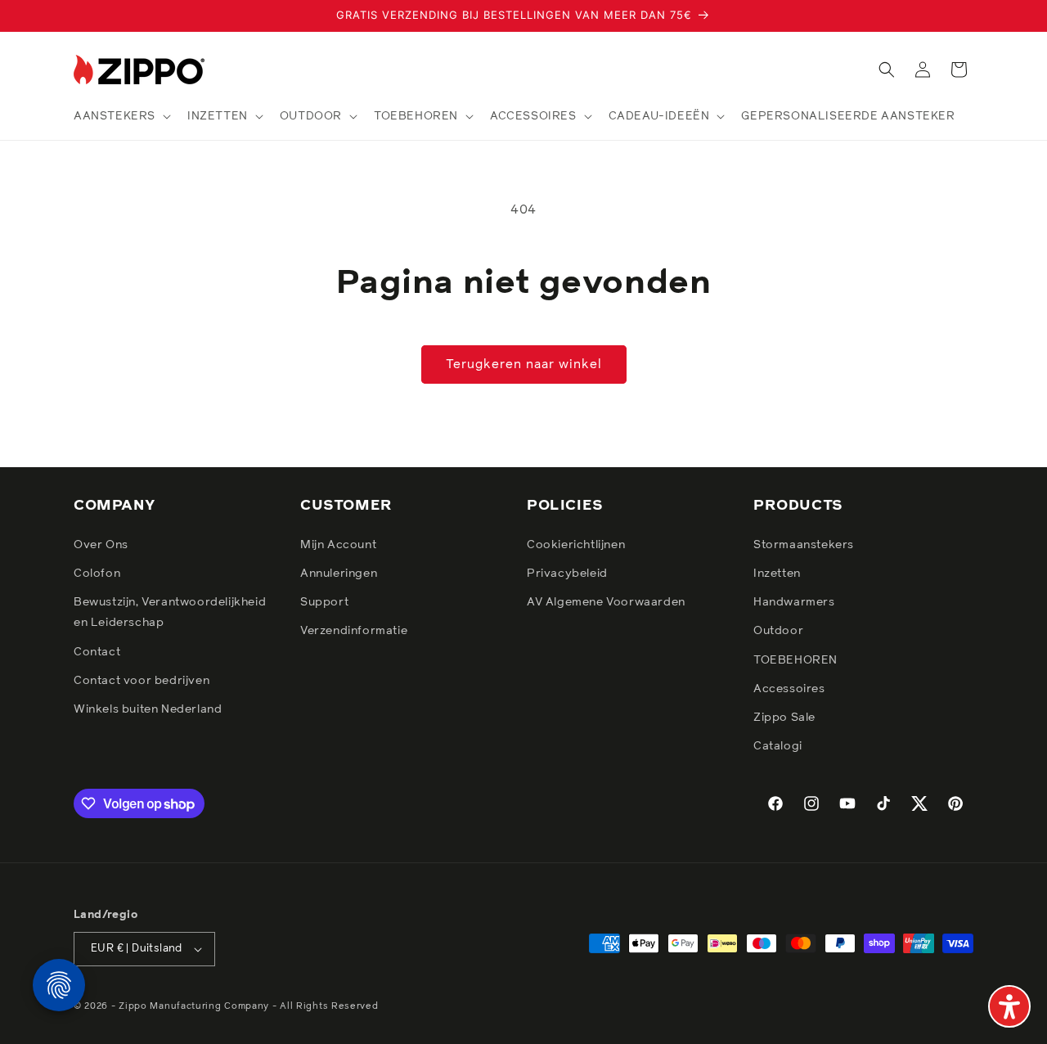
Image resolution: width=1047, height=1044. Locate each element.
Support (324, 602)
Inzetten (777, 573)
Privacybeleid (567, 573)
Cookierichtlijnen (576, 545)
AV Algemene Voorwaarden (606, 602)
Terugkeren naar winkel (524, 364)
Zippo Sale (784, 717)
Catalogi (777, 746)
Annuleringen (338, 573)
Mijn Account (338, 545)
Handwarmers (794, 602)
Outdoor (778, 631)
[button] (120, 116)
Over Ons (101, 545)
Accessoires (789, 689)
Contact (97, 652)
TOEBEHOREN (795, 660)
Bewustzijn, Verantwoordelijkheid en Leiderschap (170, 612)
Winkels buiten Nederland (148, 709)
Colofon (97, 573)
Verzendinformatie (353, 631)
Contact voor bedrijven (141, 680)
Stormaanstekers (803, 545)
